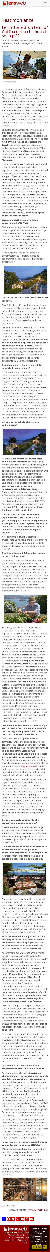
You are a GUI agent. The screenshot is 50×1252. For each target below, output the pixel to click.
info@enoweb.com (24, 1240)
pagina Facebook (29, 765)
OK (44, 1246)
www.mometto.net (38, 1209)
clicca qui (36, 1246)
